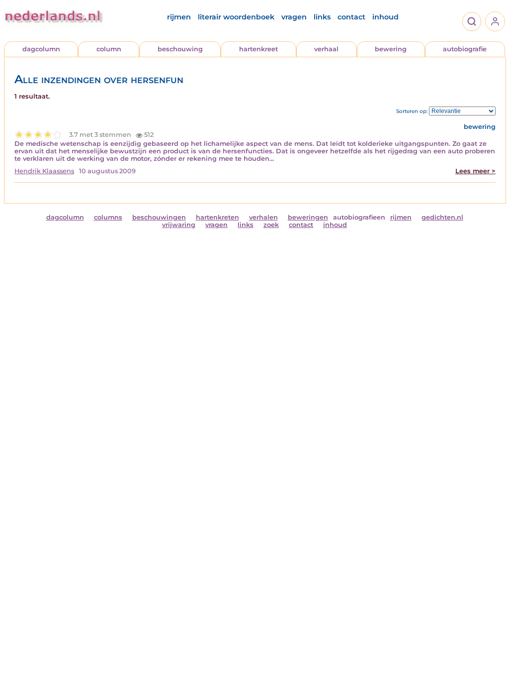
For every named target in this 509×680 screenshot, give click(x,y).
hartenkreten (217, 217)
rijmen (179, 16)
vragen (294, 16)
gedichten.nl (442, 217)
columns (108, 217)
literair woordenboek (236, 16)
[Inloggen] (495, 21)
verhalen (263, 217)
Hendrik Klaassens (44, 171)
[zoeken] (471, 21)
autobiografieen (359, 217)
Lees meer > (475, 171)
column (108, 49)
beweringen (308, 217)
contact (351, 16)
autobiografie (465, 49)
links (322, 16)
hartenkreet (258, 49)
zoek (271, 224)
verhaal (326, 49)
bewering (391, 49)
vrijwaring (178, 224)
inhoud (385, 16)
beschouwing (180, 49)
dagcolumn (41, 49)
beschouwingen (159, 217)
